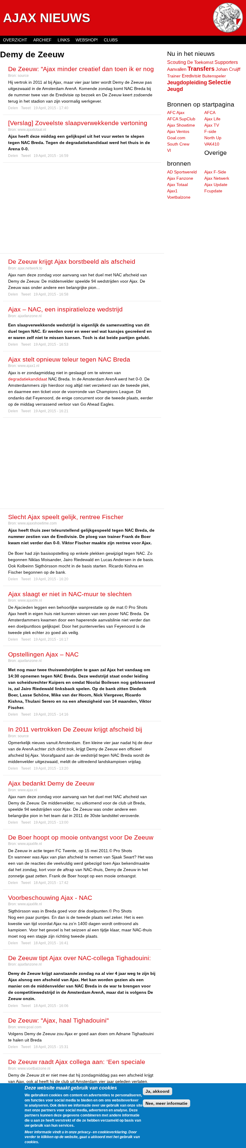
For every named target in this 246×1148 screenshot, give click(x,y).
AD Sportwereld (182, 172)
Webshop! (87, 40)
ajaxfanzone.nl (30, 316)
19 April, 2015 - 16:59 (51, 156)
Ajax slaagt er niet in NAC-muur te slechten (70, 594)
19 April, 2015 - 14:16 (51, 714)
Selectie (219, 82)
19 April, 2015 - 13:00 (51, 822)
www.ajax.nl (27, 790)
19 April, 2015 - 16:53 (51, 344)
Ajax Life (212, 118)
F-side (210, 131)
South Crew (178, 144)
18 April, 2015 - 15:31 (51, 1047)
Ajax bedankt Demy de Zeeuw (51, 783)
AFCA (209, 112)
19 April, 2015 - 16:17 (51, 639)
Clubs (111, 40)
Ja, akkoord (158, 1091)
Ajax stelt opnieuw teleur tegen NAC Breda (69, 359)
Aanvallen (176, 69)
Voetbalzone (178, 197)
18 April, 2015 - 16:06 (51, 1006)
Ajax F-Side (215, 172)
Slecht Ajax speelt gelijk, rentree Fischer (65, 516)
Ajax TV (211, 125)
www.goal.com (29, 1027)
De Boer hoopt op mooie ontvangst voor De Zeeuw (80, 837)
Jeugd (175, 89)
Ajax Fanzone (180, 178)
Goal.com (176, 137)
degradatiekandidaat (27, 379)
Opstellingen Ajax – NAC (43, 654)
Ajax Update (215, 184)
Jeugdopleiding (187, 83)
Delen (13, 108)
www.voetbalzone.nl (34, 1068)
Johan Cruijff (228, 69)
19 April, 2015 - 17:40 (51, 108)
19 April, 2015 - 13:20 (51, 768)
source (23, 76)
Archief (42, 40)
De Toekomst (200, 62)
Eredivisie (191, 75)
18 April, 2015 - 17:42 (51, 883)
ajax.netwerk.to (30, 268)
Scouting (176, 62)
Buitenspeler (214, 76)
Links (64, 40)
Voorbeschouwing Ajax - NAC (50, 897)
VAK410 (211, 144)
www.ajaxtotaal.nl (32, 130)
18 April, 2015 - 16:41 (51, 943)
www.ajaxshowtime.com (37, 523)
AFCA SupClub (181, 118)
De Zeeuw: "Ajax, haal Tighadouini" (58, 1020)
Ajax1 (172, 190)
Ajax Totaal (177, 184)
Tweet (26, 108)
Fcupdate (213, 190)
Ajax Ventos (178, 131)
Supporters (226, 62)
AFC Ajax (175, 112)
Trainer (174, 76)
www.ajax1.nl (28, 366)
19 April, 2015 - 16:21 (51, 411)
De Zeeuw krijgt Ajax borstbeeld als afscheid (71, 261)
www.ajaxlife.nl (30, 600)
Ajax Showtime (181, 125)
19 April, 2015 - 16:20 (51, 579)
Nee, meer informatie (167, 1103)
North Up (212, 137)
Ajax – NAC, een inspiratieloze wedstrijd (65, 309)
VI (169, 150)
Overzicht (15, 40)
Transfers (201, 68)
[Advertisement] (82, 208)
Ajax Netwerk (216, 178)
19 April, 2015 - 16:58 (51, 294)
